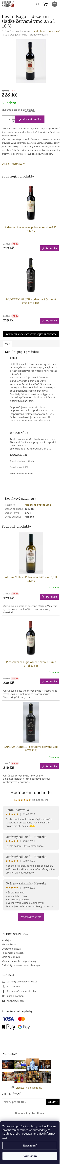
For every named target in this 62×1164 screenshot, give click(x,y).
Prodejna (7, 940)
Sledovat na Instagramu (29, 1087)
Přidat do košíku (32, 119)
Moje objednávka (11, 956)
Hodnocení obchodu (31, 792)
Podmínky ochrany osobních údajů (21, 965)
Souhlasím (30, 1156)
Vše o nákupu (9, 944)
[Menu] (54, 4)
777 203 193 (13, 986)
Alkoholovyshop (15, 1000)
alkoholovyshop (15, 995)
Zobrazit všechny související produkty (31, 334)
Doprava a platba (11, 948)
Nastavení (30, 1145)
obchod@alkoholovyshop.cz (22, 981)
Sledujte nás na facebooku (21, 991)
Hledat (53, 1101)
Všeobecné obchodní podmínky (19, 961)
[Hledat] (37, 4)
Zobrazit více (31, 917)
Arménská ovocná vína (38, 504)
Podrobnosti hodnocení (47, 31)
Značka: (26, 34)
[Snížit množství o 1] (13, 121)
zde (4, 1137)
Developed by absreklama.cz (31, 1113)
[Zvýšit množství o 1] (13, 117)
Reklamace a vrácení (13, 952)
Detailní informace (12, 163)
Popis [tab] (7, 343)
